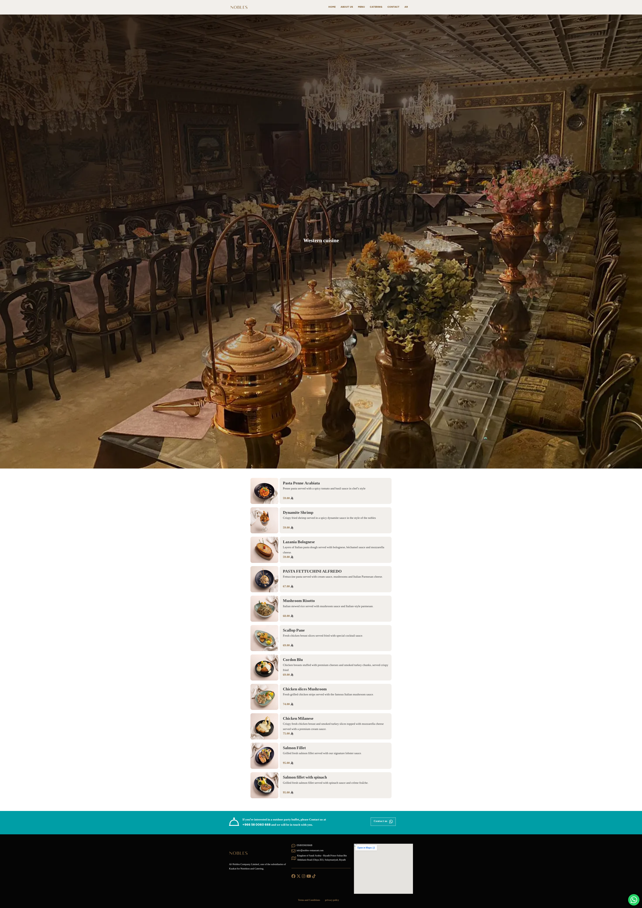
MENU (361, 7)
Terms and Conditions (309, 900)
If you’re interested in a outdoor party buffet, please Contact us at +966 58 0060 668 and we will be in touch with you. (284, 822)
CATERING (376, 7)
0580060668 (304, 846)
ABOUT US (347, 7)
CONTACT (393, 7)
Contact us (381, 821)
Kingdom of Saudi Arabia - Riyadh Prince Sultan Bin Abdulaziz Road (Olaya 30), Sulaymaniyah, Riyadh (322, 858)
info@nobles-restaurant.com (310, 851)
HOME (332, 7)
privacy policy (332, 900)
